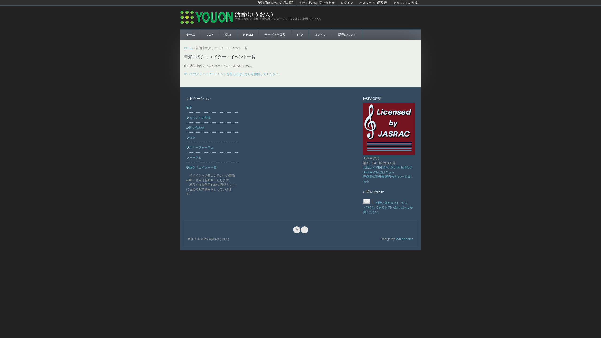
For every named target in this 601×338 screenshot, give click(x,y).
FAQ (300, 34)
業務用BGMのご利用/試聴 (275, 2)
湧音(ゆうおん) (254, 14)
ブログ (190, 137)
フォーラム (193, 157)
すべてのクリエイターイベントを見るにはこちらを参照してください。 (232, 74)
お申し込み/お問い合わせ (317, 2)
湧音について (347, 34)
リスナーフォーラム (200, 147)
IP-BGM (248, 34)
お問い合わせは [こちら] (391, 203)
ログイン (347, 2)
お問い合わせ (195, 127)
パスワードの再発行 (373, 2)
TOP (189, 107)
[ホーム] (206, 17)
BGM (210, 34)
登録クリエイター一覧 (201, 167)
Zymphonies (404, 239)
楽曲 (228, 34)
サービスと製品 (275, 34)
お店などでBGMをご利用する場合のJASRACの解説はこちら (387, 169)
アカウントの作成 (405, 2)
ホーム (190, 34)
